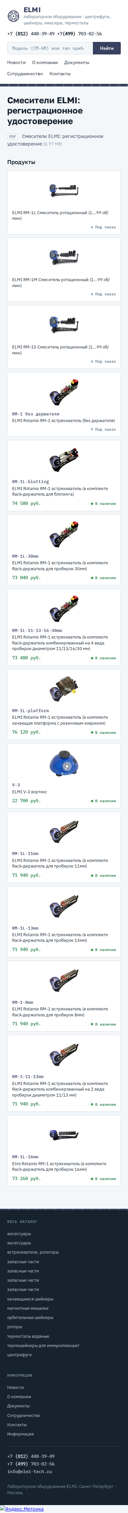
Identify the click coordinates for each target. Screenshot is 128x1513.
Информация (20, 1434)
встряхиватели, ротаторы (33, 1252)
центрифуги (19, 1355)
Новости (16, 62)
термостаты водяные (28, 1336)
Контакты (60, 74)
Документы (76, 62)
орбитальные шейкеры (30, 1317)
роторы (14, 1327)
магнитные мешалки (28, 1308)
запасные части (23, 1262)
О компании (45, 62)
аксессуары (19, 1233)
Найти (107, 48)
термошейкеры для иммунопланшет (43, 1345)
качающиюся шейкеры (30, 1299)
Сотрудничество (25, 74)
